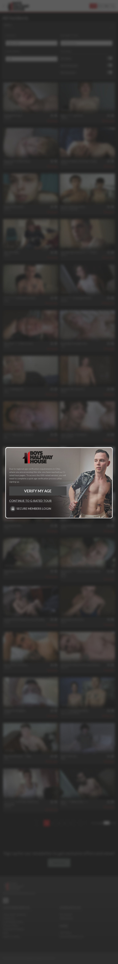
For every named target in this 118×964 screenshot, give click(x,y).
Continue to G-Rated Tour (30, 500)
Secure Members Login (33, 508)
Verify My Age (37, 491)
